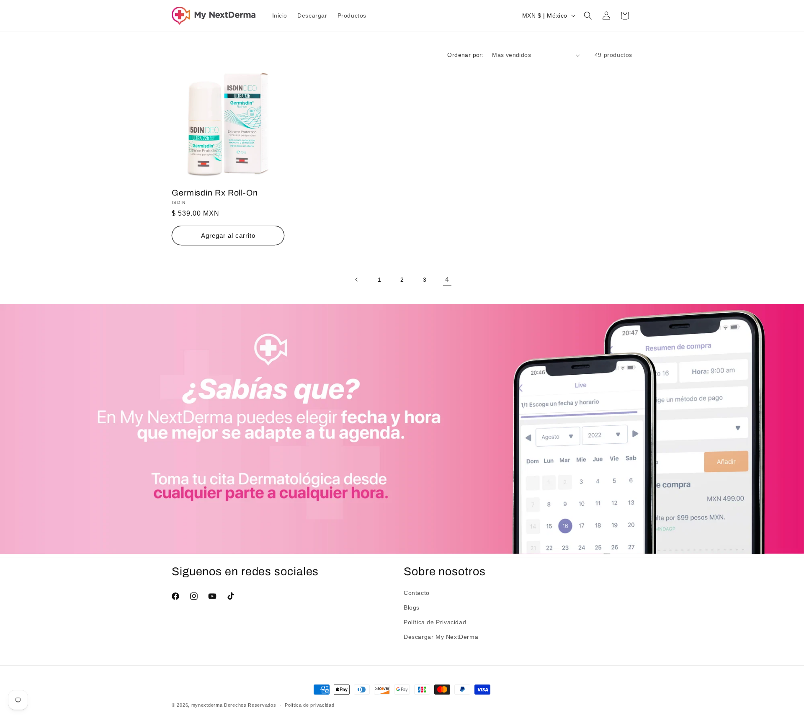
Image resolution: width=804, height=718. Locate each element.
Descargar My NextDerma (441, 636)
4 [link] (447, 279)
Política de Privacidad (435, 622)
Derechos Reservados (250, 705)
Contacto (417, 592)
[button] (588, 15)
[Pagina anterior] (357, 279)
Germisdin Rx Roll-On (215, 192)
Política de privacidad (309, 705)
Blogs (412, 607)
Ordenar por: (465, 54)
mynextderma (207, 705)
